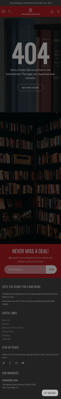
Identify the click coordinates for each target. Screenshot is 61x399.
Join (50, 41)
